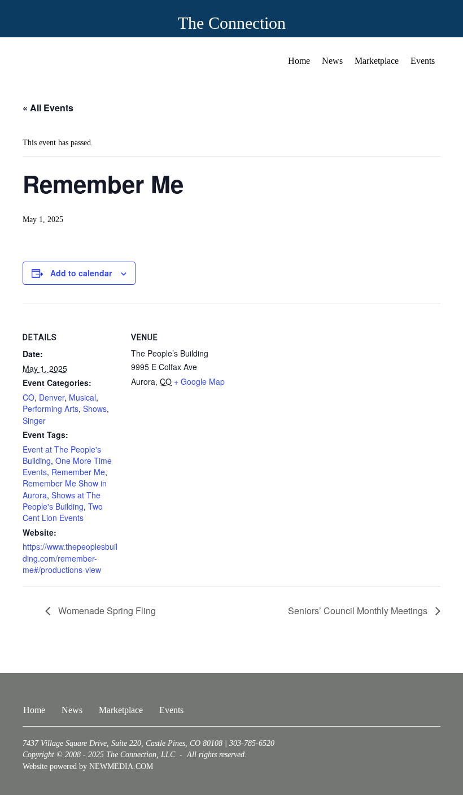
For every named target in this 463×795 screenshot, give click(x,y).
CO (28, 397)
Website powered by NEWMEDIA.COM (88, 766)
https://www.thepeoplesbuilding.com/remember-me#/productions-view (70, 558)
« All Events (48, 107)
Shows (95, 408)
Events (422, 61)
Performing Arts (50, 408)
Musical (82, 397)
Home (299, 61)
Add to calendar (81, 273)
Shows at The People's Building (62, 500)
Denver (51, 397)
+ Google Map (199, 381)
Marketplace (377, 61)
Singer (34, 420)
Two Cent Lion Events (63, 512)
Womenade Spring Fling (106, 610)
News (332, 61)
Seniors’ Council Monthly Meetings (359, 610)
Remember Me (78, 471)
